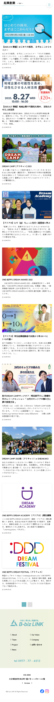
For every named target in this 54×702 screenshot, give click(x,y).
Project (15, 644)
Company (35, 639)
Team (14, 639)
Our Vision (35, 634)
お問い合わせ (37, 644)
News (14, 649)
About (14, 634)
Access (27, 683)
